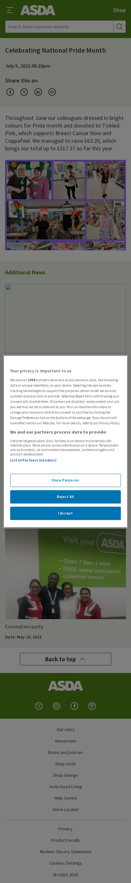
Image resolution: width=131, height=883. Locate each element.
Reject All (65, 496)
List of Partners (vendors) (33, 460)
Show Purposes (65, 480)
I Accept (65, 513)
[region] (65, 441)
